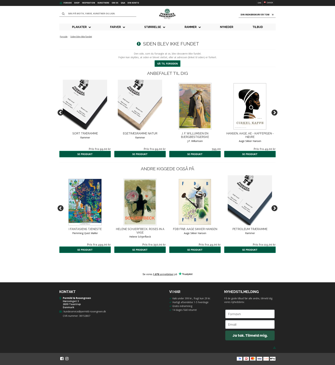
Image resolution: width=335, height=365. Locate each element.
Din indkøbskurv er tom (255, 14)
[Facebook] (62, 358)
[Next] (274, 113)
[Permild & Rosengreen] (167, 14)
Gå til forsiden (167, 63)
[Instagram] (67, 358)
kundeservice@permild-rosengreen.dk (85, 311)
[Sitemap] (274, 347)
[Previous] (61, 113)
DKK (259, 3)
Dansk (269, 2)
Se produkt (85, 154)
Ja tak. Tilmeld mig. (250, 335)
